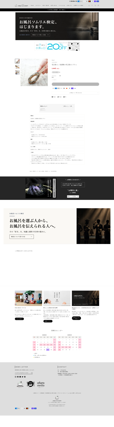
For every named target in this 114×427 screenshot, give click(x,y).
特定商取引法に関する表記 (50, 393)
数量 (52, 77)
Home (32, 5)
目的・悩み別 (46, 5)
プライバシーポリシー (62, 393)
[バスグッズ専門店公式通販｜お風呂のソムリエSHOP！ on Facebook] (18, 377)
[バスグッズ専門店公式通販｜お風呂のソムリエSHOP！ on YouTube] (20, 377)
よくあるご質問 (71, 393)
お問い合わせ (54, 5)
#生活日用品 (53, 171)
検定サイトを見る (76, 318)
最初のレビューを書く (68, 106)
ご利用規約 (42, 393)
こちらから (62, 370)
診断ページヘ (48, 321)
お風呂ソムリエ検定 (78, 5)
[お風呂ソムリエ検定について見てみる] (57, 226)
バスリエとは (62, 5)
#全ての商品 (41, 171)
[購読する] (32, 373)
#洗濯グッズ (47, 171)
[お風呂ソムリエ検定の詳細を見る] (57, 26)
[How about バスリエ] (28, 298)
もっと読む (19, 318)
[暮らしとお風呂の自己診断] (57, 298)
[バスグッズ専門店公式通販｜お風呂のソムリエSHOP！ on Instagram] (15, 377)
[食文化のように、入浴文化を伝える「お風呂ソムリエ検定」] (85, 298)
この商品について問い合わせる (75, 92)
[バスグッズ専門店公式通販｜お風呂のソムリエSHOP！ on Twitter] (22, 377)
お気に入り (69, 5)
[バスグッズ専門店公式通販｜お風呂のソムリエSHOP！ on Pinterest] (25, 377)
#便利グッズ (35, 171)
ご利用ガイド (35, 393)
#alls (31, 171)
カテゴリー (38, 5)
